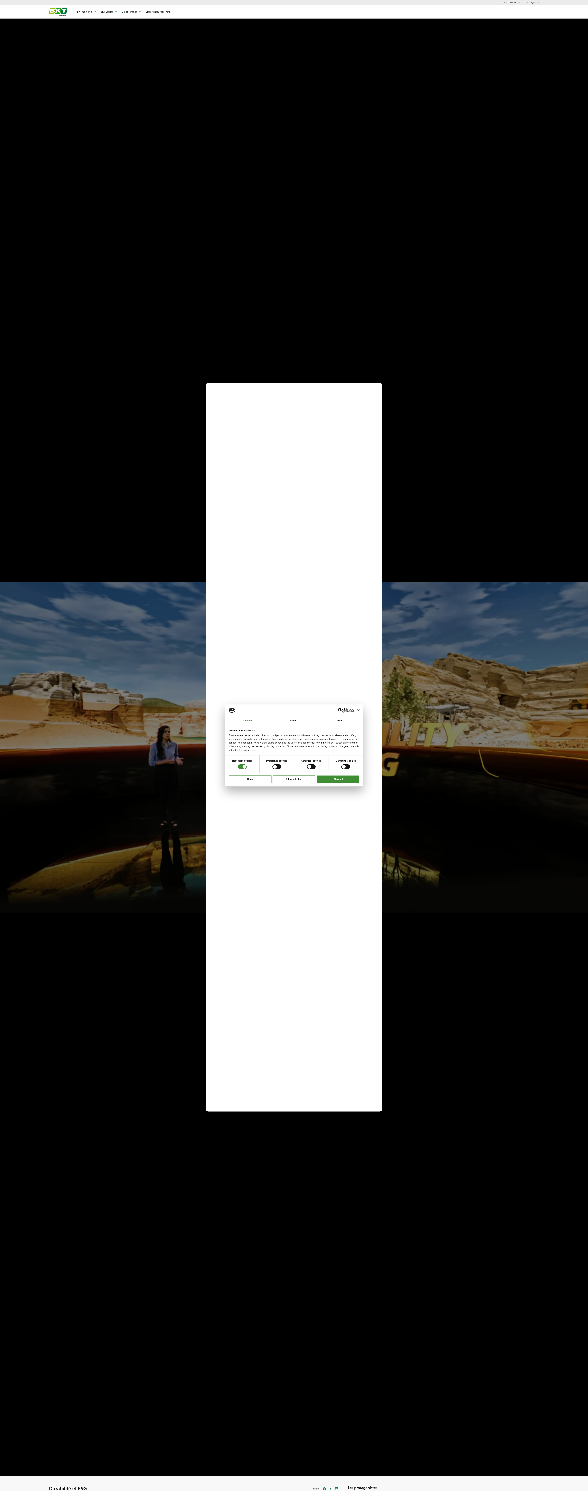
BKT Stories (107, 11)
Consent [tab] (248, 720)
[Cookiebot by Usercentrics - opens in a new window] (340, 710)
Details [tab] (294, 720)
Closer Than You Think (158, 11)
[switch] (276, 766)
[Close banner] (358, 710)
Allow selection (294, 779)
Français (531, 2)
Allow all (338, 779)
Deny (250, 779)
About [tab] (340, 720)
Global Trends (129, 11)
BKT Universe (84, 11)
